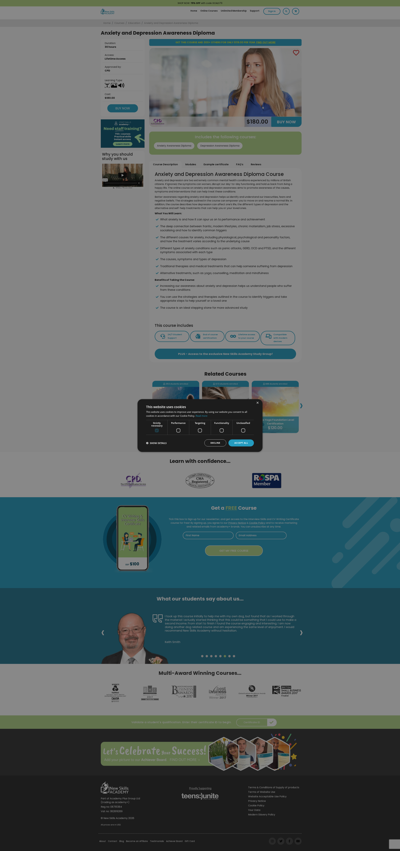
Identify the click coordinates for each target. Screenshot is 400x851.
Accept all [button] (241, 442)
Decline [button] (215, 442)
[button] (156, 442)
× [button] (257, 403)
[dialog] (200, 425)
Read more (201, 415)
